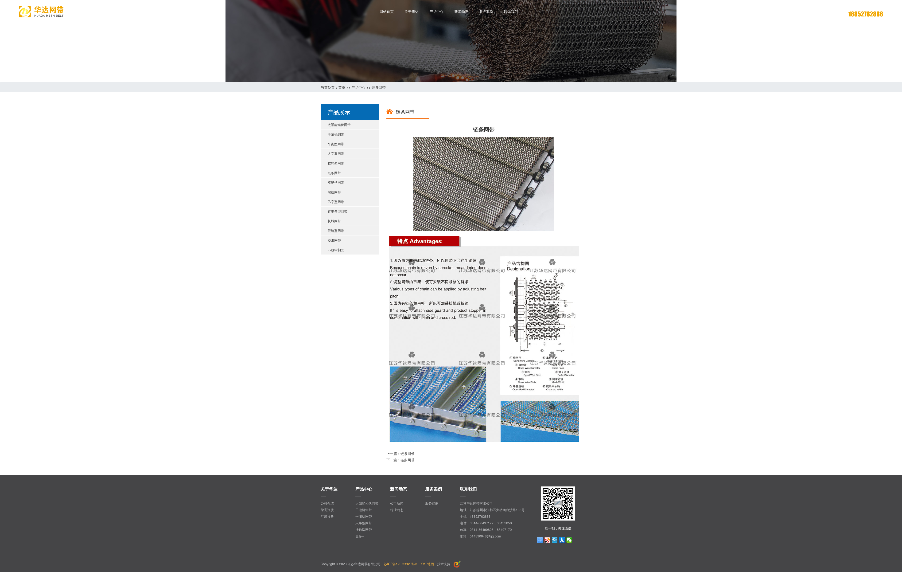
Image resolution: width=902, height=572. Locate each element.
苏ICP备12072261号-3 (400, 563)
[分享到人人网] (562, 540)
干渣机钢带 (363, 509)
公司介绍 (327, 503)
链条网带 (379, 87)
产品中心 (436, 11)
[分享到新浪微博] (547, 540)
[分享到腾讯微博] (555, 540)
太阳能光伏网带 (366, 503)
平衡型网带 (363, 516)
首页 (341, 87)
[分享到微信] (569, 540)
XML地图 (427, 563)
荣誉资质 (327, 509)
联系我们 (511, 11)
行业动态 (396, 509)
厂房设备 (327, 516)
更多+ (359, 536)
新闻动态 (461, 11)
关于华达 (411, 11)
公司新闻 (396, 503)
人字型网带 (363, 523)
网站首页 (387, 11)
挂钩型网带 (363, 529)
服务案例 (486, 11)
